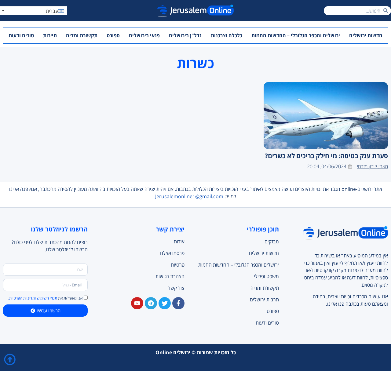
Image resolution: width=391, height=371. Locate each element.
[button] (33, 10)
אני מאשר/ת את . (45, 298)
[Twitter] (165, 303)
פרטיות (178, 265)
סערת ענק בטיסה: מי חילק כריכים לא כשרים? (326, 155)
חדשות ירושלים (365, 35)
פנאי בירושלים (144, 35)
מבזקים (272, 241)
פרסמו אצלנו (172, 253)
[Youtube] (137, 303)
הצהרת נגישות (170, 276)
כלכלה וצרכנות (226, 35)
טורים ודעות (21, 35)
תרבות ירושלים (264, 299)
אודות (179, 241)
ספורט (113, 35)
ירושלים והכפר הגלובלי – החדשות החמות (295, 35)
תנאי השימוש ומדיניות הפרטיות (33, 298)
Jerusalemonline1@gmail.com (189, 196)
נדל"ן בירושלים (185, 35)
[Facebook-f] (178, 303)
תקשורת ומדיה (81, 35)
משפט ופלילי (266, 276)
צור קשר (176, 288)
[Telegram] (151, 303)
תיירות (50, 35)
